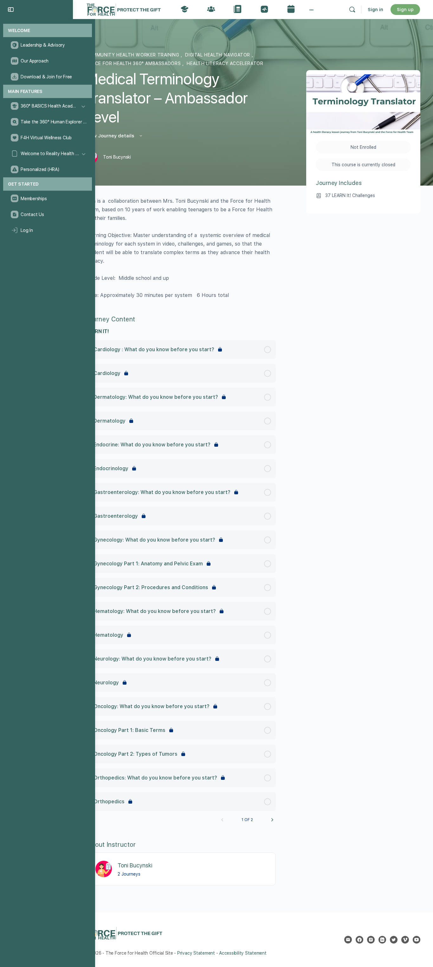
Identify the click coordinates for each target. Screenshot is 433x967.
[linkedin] (382, 940)
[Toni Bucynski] (103, 869)
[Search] (352, 9)
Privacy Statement (196, 953)
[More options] (311, 9)
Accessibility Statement (242, 953)
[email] (348, 940)
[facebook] (359, 940)
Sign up (405, 9)
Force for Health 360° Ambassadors (134, 63)
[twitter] (393, 940)
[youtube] (416, 940)
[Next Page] (272, 820)
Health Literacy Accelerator (225, 63)
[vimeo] (405, 940)
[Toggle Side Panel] (10, 9)
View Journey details (110, 136)
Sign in (375, 9)
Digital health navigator (218, 54)
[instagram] (371, 940)
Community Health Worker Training (133, 54)
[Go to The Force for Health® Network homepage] (124, 8)
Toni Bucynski (135, 865)
